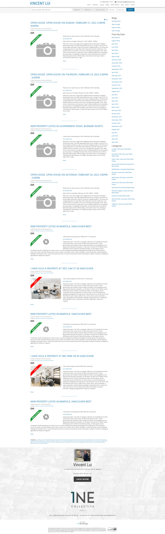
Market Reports (115, 4)
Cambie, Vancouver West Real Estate (45, 439)
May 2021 (115, 139)
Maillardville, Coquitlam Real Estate (47, 441)
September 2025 (117, 69)
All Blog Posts (116, 21)
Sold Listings (116, 31)
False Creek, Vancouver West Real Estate (84, 439)
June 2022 (115, 98)
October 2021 (116, 123)
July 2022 (114, 95)
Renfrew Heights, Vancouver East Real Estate (61, 442)
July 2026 (114, 44)
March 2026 (115, 56)
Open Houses (116, 27)
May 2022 (115, 101)
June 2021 (115, 136)
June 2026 (115, 47)
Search (130, 9)
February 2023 (116, 76)
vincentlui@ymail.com (110, 515)
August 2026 (116, 41)
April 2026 (115, 53)
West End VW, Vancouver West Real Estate (95, 442)
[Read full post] (46, 50)
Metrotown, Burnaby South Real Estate (83, 441)
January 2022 (116, 114)
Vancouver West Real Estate (78, 442)
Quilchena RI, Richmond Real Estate (42, 442)
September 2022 (117, 88)
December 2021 (117, 117)
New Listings (116, 24)
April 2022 (115, 104)
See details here (67, 39)
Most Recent (116, 37)
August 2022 (116, 91)
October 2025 (116, 66)
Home (89, 4)
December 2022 (117, 79)
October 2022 (116, 85)
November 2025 (117, 63)
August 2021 (116, 129)
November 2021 (117, 120)
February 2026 (116, 60)
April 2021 (115, 142)
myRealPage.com (82, 524)
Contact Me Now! (82, 479)
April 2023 (115, 72)
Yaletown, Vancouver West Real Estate (39, 443)
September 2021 (117, 126)
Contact (132, 4)
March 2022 (115, 107)
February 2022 (116, 110)
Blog (122, 4)
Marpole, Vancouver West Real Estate (44, 231)
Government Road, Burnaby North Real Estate (46, 30)
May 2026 (115, 50)
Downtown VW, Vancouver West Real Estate (64, 439)
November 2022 (117, 82)
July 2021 (114, 133)
